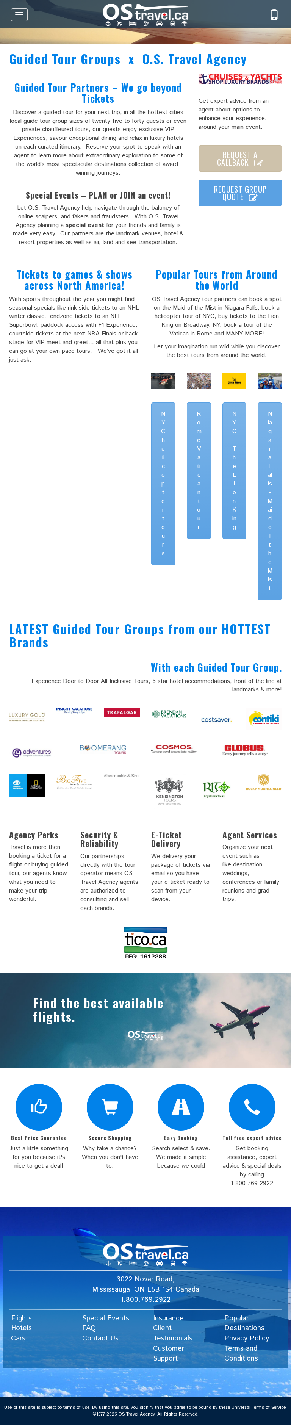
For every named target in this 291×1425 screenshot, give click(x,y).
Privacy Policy (246, 1338)
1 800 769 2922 (252, 1183)
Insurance (168, 1318)
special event (85, 225)
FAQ (89, 1328)
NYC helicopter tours (163, 484)
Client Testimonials (172, 1333)
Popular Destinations (244, 1323)
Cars (18, 1338)
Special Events (105, 1318)
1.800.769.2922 (146, 1300)
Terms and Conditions (241, 1353)
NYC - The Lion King (234, 471)
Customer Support (168, 1353)
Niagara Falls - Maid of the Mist (270, 501)
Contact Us (100, 1338)
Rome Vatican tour (199, 471)
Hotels (21, 1328)
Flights (21, 1318)
